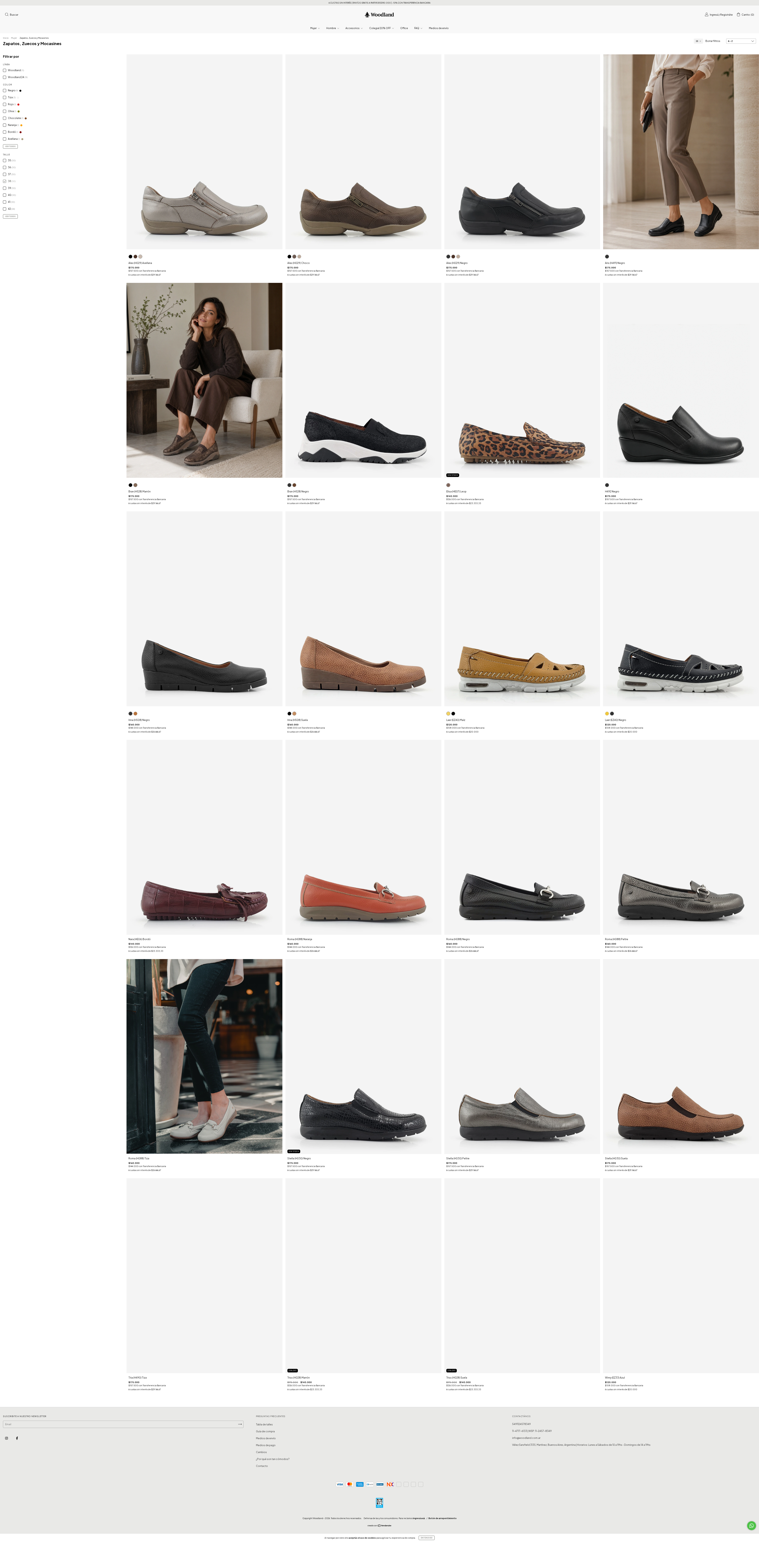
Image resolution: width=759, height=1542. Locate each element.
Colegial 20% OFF (380, 28)
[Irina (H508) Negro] (130, 714)
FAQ (417, 28)
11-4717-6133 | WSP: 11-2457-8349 (532, 1431)
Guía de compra (265, 1431)
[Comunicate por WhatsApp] (751, 1525)
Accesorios (353, 28)
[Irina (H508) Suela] (135, 714)
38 (697, 41)
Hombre (331, 28)
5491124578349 (521, 1424)
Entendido (426, 1538)
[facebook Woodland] (17, 1438)
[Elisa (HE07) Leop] (448, 485)
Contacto (262, 1466)
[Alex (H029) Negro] (130, 257)
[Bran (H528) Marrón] (135, 485)
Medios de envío (439, 28)
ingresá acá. (419, 1518)
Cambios (261, 1452)
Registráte (726, 14)
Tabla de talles (264, 1424)
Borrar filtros (712, 41)
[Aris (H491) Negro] (607, 257)
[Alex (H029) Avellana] (140, 257)
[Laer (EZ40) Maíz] (448, 714)
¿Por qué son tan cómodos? (273, 1459)
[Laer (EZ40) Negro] (453, 714)
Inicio (5, 38)
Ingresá (714, 14)
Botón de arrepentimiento (443, 1518)
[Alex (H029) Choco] (135, 257)
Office (404, 28)
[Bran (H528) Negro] (130, 485)
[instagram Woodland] (6, 1438)
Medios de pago (266, 1445)
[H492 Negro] (607, 485)
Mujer (313, 28)
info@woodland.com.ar (526, 1437)
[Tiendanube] (379, 1526)
